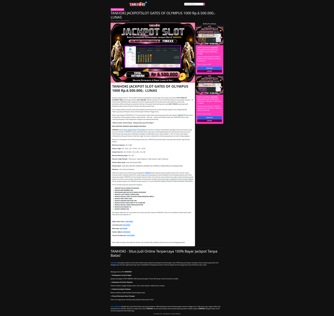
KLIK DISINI (129, 221)
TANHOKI (148, 173)
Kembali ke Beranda (117, 9)
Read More (209, 68)
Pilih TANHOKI (116, 306)
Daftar (209, 71)
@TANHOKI (126, 232)
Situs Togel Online (130, 130)
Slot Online (142, 130)
